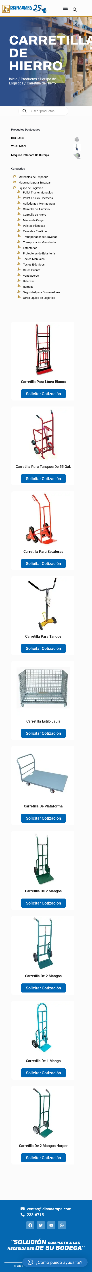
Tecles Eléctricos (34, 264)
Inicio (13, 79)
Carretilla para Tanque (43, 636)
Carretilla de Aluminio (36, 209)
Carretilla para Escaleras (43, 551)
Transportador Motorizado (39, 242)
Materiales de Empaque (33, 177)
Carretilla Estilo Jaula (43, 721)
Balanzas (29, 281)
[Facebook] (30, 1225)
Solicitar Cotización (43, 393)
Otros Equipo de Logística (39, 297)
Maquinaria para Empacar (35, 182)
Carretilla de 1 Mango (43, 1061)
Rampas (28, 286)
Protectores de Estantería (39, 253)
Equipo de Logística (31, 188)
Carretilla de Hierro (34, 214)
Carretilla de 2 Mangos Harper (43, 1146)
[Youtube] (51, 1225)
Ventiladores (31, 275)
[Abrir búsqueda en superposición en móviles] (75, 9)
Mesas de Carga (33, 220)
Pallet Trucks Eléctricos (38, 198)
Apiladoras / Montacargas (39, 203)
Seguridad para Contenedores (41, 292)
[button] (65, 8)
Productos (29, 79)
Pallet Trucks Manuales (38, 192)
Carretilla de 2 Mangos (43, 891)
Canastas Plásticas (35, 231)
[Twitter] (41, 1225)
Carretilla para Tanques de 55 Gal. (43, 467)
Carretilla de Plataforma (43, 806)
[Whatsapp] (62, 1225)
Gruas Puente (31, 270)
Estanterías (30, 248)
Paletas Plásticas (34, 225)
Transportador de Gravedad (40, 236)
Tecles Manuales (34, 259)
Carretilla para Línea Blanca (43, 382)
